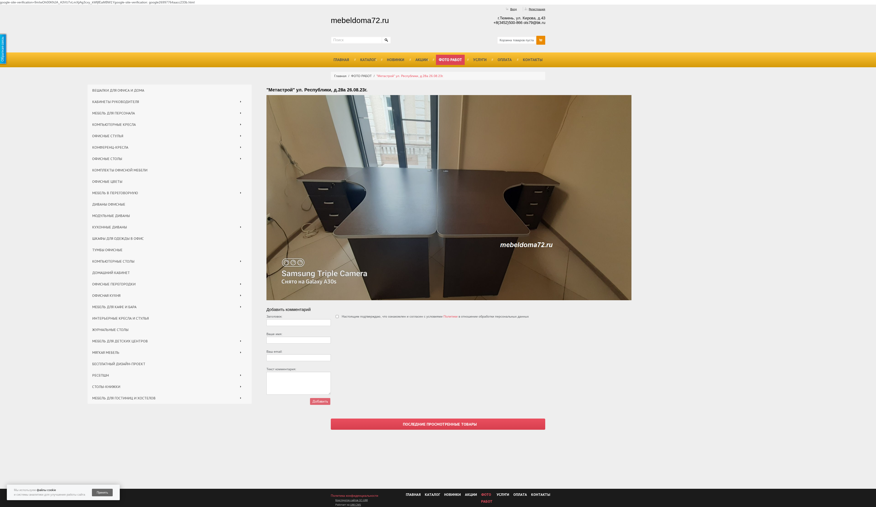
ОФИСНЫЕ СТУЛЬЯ (107, 136)
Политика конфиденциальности (354, 495)
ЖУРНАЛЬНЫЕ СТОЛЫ (110, 329)
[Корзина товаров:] (540, 40)
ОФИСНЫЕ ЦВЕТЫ (107, 181)
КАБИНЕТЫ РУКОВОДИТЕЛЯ (115, 101)
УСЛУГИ (480, 59)
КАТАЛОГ (368, 59)
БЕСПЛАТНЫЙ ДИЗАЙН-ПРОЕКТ (118, 364)
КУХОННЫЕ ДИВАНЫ (109, 227)
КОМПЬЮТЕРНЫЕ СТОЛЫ (113, 261)
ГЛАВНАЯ (341, 59)
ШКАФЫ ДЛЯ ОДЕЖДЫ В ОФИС (118, 238)
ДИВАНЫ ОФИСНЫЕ (108, 204)
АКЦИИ (421, 59)
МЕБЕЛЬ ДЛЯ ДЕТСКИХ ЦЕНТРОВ (120, 341)
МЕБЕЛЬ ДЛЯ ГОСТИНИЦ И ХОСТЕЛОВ (124, 398)
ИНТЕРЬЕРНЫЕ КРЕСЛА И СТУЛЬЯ (120, 318)
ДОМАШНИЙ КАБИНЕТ (111, 272)
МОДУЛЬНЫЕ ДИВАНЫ (111, 215)
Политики (450, 316)
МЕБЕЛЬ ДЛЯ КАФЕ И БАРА (114, 307)
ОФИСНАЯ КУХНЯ (106, 295)
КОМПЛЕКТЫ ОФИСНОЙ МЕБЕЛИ (119, 170)
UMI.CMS (355, 504)
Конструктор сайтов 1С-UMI (351, 500)
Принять (102, 492)
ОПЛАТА (505, 59)
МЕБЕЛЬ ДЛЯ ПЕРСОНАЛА (113, 113)
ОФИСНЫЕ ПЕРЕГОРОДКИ (114, 284)
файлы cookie (46, 490)
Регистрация (537, 9)
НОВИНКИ (395, 59)
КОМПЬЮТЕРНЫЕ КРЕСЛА (114, 124)
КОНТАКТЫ (532, 59)
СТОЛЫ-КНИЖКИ (106, 386)
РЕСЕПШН (100, 375)
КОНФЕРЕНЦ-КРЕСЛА (110, 147)
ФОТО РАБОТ (450, 59)
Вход (513, 9)
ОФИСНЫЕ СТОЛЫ (107, 158)
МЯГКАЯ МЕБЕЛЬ (105, 352)
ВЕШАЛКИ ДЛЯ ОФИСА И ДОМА (118, 90)
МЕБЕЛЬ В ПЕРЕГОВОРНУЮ (115, 193)
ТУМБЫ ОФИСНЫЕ (107, 250)
